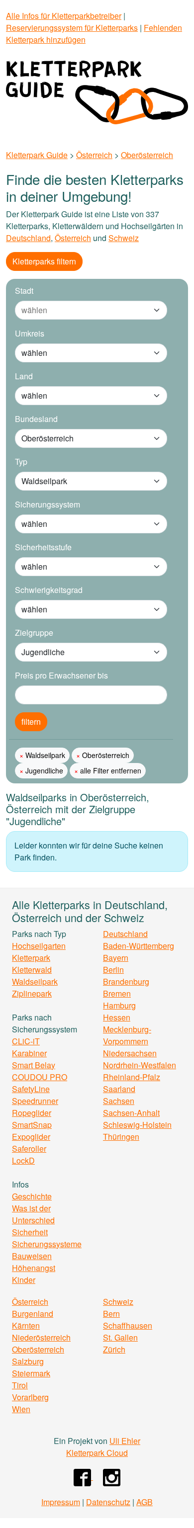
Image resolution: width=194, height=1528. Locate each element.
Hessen (116, 1017)
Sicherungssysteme (47, 1244)
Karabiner (29, 1053)
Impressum (60, 1502)
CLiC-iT (26, 1041)
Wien (21, 1409)
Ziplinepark (32, 993)
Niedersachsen (130, 1053)
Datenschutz (108, 1502)
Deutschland (28, 238)
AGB (144, 1502)
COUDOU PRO (39, 1077)
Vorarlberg (30, 1397)
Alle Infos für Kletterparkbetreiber (63, 15)
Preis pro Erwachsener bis (61, 675)
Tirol (20, 1385)
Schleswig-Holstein (137, 1124)
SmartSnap (32, 1124)
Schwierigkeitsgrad (49, 589)
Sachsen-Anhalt (131, 1112)
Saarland (119, 1089)
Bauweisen (32, 1256)
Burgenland (32, 1313)
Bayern (115, 957)
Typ (21, 461)
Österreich (94, 155)
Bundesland (36, 418)
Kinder (23, 1279)
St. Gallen (120, 1337)
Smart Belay (33, 1065)
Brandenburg (126, 981)
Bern (111, 1313)
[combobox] (81, 310)
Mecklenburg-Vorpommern (127, 1035)
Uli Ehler (124, 1440)
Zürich (114, 1349)
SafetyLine (31, 1089)
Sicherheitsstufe (43, 547)
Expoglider (31, 1136)
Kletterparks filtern (44, 261)
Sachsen (118, 1100)
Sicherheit (30, 1232)
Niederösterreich (41, 1337)
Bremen (117, 993)
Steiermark (31, 1373)
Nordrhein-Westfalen (139, 1065)
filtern (31, 721)
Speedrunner (35, 1100)
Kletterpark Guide (37, 155)
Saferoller (29, 1148)
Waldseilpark (44, 755)
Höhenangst (33, 1267)
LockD (23, 1160)
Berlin (113, 969)
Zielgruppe (34, 632)
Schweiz (123, 238)
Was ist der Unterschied (33, 1214)
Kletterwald (32, 969)
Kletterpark (31, 957)
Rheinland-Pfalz (131, 1077)
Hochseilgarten (39, 945)
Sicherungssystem (47, 504)
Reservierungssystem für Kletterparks (72, 27)
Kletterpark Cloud (97, 1452)
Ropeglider (31, 1112)
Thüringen (121, 1136)
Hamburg (119, 1005)
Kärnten (26, 1325)
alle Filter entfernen (109, 770)
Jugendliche (43, 770)
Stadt (24, 290)
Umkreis (29, 333)
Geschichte (32, 1196)
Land (24, 376)
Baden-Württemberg (138, 945)
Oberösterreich (147, 155)
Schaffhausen (127, 1325)
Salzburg (28, 1361)
